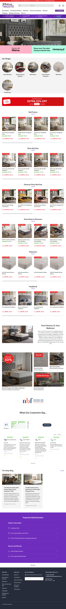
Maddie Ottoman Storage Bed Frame (24, 133)
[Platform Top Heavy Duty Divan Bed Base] (25, 231)
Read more (5, 451)
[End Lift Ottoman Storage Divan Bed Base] (41, 231)
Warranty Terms (17, 582)
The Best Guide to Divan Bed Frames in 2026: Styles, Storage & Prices (32, 489)
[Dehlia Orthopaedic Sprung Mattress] (57, 264)
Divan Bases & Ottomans (16, 10)
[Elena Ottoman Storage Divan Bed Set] (57, 196)
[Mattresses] (58, 67)
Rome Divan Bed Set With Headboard (40, 169)
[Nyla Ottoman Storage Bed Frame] (41, 124)
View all (33, 114)
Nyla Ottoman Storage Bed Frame (40, 133)
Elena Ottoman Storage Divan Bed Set (56, 205)
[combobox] (36, 5)
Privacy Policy (17, 589)
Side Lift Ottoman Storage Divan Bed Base (56, 240)
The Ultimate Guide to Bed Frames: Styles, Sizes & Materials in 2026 (11, 489)
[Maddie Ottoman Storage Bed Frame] (25, 124)
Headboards (4, 13)
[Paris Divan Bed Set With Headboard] (25, 160)
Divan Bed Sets (5, 10)
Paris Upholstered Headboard (8, 307)
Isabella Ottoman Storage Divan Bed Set (40, 205)
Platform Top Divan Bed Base (8, 239)
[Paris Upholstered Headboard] (9, 298)
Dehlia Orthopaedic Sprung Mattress (56, 273)
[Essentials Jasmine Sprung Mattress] (9, 264)
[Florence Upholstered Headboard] (25, 298)
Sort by (55, 434)
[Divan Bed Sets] (7, 67)
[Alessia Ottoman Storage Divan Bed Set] (9, 196)
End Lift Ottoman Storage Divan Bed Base (40, 240)
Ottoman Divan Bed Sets (35, 10)
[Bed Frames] (33, 67)
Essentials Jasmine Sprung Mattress (8, 273)
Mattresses (45, 10)
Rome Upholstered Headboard (57, 307)
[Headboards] (7, 85)
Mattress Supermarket (8, 604)
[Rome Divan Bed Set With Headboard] (41, 160)
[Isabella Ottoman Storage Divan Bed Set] (41, 196)
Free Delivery (17, 577)
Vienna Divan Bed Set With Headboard (8, 169)
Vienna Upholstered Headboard (38, 307)
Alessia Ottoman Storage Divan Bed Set (7, 205)
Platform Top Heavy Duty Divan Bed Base (24, 240)
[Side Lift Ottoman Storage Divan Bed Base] (57, 231)
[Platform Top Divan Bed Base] (9, 231)
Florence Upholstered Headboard (23, 307)
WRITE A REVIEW (47, 424)
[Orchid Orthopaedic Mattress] (41, 264)
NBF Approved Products (14, 13)
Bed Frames (25, 10)
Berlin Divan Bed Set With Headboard (56, 169)
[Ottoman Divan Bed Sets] (20, 67)
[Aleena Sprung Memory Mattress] (25, 264)
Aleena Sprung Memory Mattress (23, 273)
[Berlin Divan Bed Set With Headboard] (57, 160)
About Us (23, 13)
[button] (63, 5)
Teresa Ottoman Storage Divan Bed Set (25, 205)
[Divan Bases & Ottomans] (45, 67)
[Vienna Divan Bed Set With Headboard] (9, 160)
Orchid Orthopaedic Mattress (40, 272)
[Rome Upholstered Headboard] (57, 298)
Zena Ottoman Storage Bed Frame (56, 133)
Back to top (33, 565)
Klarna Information (18, 580)
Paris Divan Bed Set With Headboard (23, 169)
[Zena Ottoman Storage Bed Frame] (57, 124)
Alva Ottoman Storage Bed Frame (8, 133)
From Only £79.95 (7, 34)
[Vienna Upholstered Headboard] (41, 298)
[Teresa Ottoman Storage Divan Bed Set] (25, 196)
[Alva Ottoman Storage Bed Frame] (9, 124)
